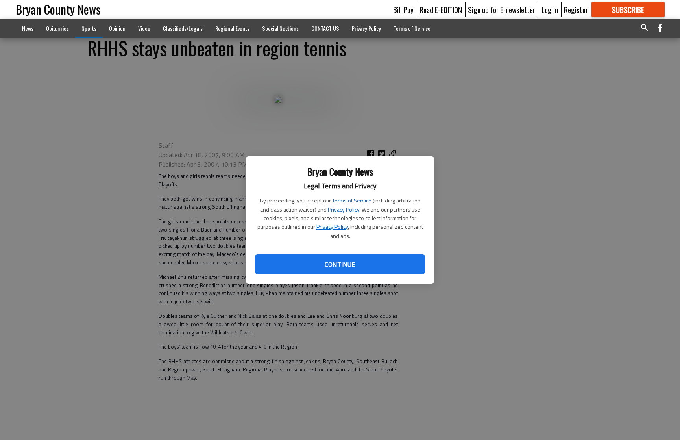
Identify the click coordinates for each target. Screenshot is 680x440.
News (27, 28)
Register (576, 9)
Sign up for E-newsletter (501, 9)
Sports (88, 28)
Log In (549, 9)
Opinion (117, 28)
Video (144, 28)
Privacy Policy (343, 209)
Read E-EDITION (440, 9)
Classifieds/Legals (183, 28)
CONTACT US (325, 28)
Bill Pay (403, 9)
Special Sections (280, 28)
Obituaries (57, 28)
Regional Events (232, 28)
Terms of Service (351, 200)
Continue (340, 264)
